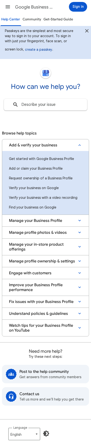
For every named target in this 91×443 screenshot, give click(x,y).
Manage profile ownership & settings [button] (42, 261)
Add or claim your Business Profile (36, 168)
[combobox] (45, 104)
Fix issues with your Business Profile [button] (41, 301)
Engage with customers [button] (30, 273)
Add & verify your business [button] (33, 145)
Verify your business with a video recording (43, 197)
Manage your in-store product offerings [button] (36, 247)
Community (32, 19)
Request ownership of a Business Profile (41, 178)
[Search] (15, 104)
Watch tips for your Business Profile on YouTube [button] (41, 328)
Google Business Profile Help (35, 7)
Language (20, 427)
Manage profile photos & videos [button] (38, 232)
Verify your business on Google (34, 188)
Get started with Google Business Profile (41, 159)
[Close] (87, 31)
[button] (8, 7)
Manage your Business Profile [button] (35, 220)
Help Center (10, 19)
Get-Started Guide (58, 19)
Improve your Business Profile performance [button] (36, 287)
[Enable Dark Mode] (46, 433)
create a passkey (38, 49)
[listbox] (24, 434)
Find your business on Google (32, 207)
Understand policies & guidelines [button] (38, 313)
